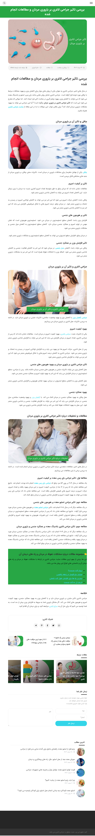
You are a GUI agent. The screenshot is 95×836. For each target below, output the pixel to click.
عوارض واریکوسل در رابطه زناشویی (69, 574)
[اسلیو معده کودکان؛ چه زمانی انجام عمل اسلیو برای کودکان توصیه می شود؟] (81, 793)
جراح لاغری (53, 606)
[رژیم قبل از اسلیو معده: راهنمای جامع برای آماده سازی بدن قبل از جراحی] (81, 752)
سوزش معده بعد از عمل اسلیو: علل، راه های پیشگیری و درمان (51, 759)
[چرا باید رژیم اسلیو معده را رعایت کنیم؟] (81, 783)
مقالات (48, 68)
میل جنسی (59, 248)
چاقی (85, 172)
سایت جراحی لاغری (15, 106)
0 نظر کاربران (35, 68)
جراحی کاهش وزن (80, 317)
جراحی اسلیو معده (41, 507)
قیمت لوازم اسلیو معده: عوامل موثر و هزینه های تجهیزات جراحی (50, 769)
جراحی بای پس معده (42, 483)
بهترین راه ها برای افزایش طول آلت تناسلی (65, 578)
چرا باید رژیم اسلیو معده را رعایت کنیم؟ (60, 780)
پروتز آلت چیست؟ (75, 570)
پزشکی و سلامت (62, 68)
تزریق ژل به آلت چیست (73, 582)
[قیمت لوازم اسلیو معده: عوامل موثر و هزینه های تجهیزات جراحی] (81, 773)
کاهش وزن (36, 397)
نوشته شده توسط (17, 68)
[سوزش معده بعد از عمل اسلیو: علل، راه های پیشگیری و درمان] (81, 762)
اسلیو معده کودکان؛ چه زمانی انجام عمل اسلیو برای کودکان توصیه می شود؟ (46, 790)
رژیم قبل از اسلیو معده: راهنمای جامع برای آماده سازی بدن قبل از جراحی (47, 749)
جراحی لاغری (66, 334)
